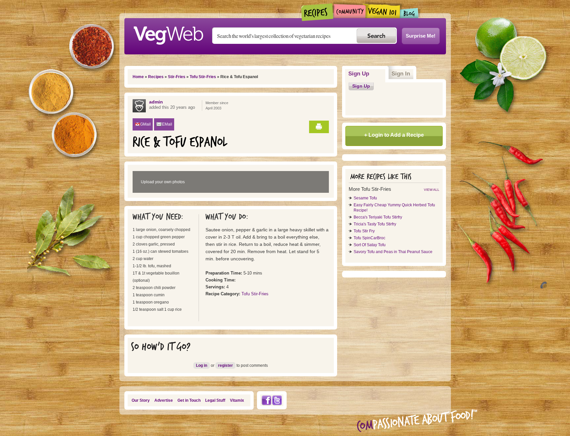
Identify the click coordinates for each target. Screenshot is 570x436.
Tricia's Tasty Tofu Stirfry (375, 224)
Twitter (277, 400)
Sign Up (367, 74)
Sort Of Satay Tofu (370, 245)
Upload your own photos (163, 182)
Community (349, 11)
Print (319, 127)
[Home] (168, 33)
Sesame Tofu (365, 198)
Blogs (409, 13)
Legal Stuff (215, 400)
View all (431, 189)
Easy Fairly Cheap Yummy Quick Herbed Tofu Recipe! (394, 208)
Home (138, 76)
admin (156, 101)
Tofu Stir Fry (364, 231)
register (225, 365)
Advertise (163, 400)
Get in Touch (189, 400)
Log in (201, 365)
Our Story (141, 400)
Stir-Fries (176, 76)
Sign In (401, 74)
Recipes (317, 12)
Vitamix (237, 400)
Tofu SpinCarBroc (369, 238)
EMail (167, 124)
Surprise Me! (420, 36)
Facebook (266, 400)
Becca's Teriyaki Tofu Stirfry (378, 217)
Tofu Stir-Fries (203, 76)
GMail (145, 124)
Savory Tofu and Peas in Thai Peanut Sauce (393, 251)
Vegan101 (382, 11)
